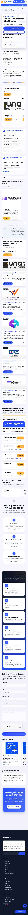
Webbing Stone (7, 304)
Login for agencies (9, 901)
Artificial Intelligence (8, 138)
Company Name (5, 696)
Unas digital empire (9, 115)
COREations (6, 363)
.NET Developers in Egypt (18, 8)
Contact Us (7, 863)
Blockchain (6, 141)
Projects (6, 869)
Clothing (21, 162)
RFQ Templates (8, 887)
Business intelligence (15, 141)
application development (9, 135)
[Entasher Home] (6, 2)
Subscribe (22, 853)
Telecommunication (8, 168)
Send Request (14, 734)
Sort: (5, 251)
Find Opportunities (9, 889)
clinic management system (9, 150)
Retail (5, 162)
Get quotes (7, 94)
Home (3, 8)
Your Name (4, 682)
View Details (8, 283)
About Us (7, 861)
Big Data (16, 138)
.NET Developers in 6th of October (9, 10)
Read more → (6, 764)
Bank (17, 162)
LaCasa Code (6, 333)
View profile (14, 218)
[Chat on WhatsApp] (25, 905)
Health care (11, 162)
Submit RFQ (8, 254)
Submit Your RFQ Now (14, 806)
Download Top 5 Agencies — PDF (15, 424)
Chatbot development (8, 147)
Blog (6, 865)
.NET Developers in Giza (7, 9)
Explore (6, 883)
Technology (17, 168)
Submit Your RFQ (15, 28)
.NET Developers (9, 8)
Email (3, 689)
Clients (6, 867)
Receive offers (8, 885)
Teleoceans (6, 392)
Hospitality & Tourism (15, 165)
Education (6, 165)
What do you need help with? (8, 710)
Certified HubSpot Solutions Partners (11, 144)
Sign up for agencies (9, 899)
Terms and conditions (9, 873)
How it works (7, 881)
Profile (15, 119)
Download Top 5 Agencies (14, 32)
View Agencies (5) (9, 37)
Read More (19, 151)
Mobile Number (5, 703)
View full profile (18, 440)
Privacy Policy (8, 871)
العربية (5, 904)
